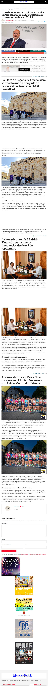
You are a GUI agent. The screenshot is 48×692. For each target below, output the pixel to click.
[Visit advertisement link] (24, 585)
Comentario (4, 523)
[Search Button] (45, 2)
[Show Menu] (2, 2)
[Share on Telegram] (45, 51)
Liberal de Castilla (9, 20)
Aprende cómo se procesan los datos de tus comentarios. (33, 554)
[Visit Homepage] (24, 2)
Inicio (2, 8)
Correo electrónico (6, 544)
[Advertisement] (24, 139)
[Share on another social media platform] (45, 53)
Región (6, 8)
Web (26, 544)
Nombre (4, 539)
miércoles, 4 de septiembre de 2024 (22, 20)
